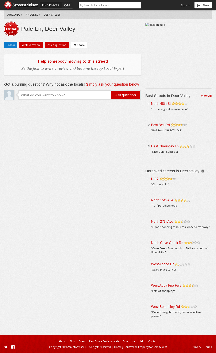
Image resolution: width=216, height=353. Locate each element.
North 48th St (161, 103)
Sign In (185, 5)
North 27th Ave (162, 221)
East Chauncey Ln (165, 146)
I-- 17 (155, 179)
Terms (208, 347)
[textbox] (112, 5)
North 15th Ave (162, 200)
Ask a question (56, 45)
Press (82, 341)
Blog (72, 341)
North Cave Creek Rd (167, 243)
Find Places (50, 5)
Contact (153, 341)
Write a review (31, 45)
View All (206, 96)
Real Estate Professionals (104, 341)
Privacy (197, 347)
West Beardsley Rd (165, 307)
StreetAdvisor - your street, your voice (21, 5)
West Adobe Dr (162, 264)
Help (141, 341)
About (62, 341)
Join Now (203, 5)
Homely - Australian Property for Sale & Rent (140, 347)
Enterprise (129, 341)
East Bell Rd (160, 125)
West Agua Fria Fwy (166, 285)
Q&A (67, 5)
